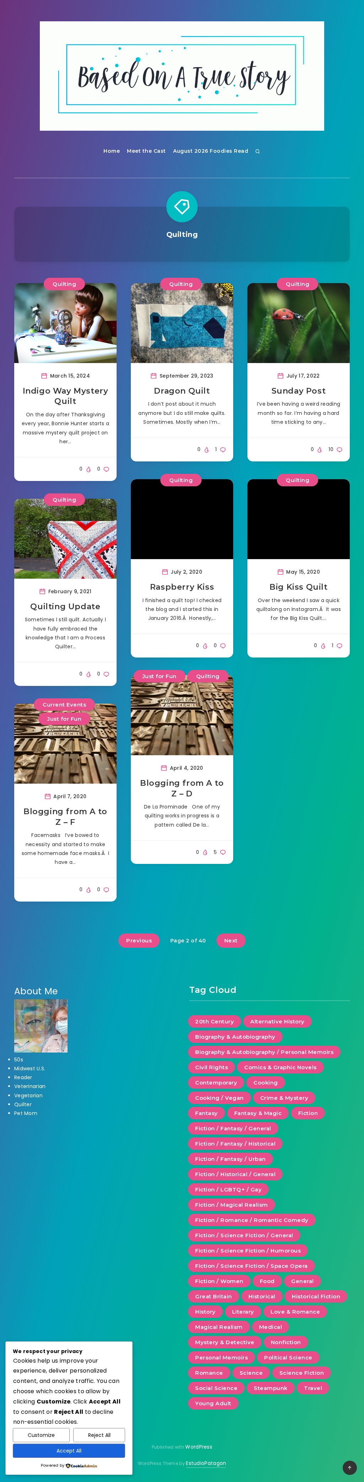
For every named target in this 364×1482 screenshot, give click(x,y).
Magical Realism (219, 1327)
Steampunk (271, 1388)
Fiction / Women (219, 1281)
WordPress (198, 1446)
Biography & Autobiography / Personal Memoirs (264, 1052)
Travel (313, 1388)
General (302, 1281)
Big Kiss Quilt (298, 587)
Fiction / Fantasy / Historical (235, 1143)
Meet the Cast (146, 151)
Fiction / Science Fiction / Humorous (248, 1250)
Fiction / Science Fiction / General (244, 1235)
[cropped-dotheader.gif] (182, 76)
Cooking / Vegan (219, 1097)
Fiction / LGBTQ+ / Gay (228, 1189)
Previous (139, 940)
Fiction (308, 1113)
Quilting (64, 284)
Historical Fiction (316, 1296)
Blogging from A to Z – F (65, 817)
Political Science (288, 1357)
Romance (209, 1372)
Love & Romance (295, 1311)
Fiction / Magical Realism (231, 1204)
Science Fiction (301, 1372)
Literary (243, 1311)
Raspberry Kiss (182, 587)
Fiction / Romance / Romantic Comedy (252, 1220)
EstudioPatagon (206, 1463)
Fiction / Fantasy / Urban (230, 1159)
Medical (270, 1327)
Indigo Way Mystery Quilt (65, 396)
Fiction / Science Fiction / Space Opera (251, 1265)
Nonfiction (286, 1342)
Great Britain (213, 1296)
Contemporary (216, 1082)
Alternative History (277, 1021)
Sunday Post (299, 391)
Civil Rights (211, 1067)
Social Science (216, 1388)
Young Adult (213, 1403)
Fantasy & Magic (258, 1113)
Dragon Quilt (182, 391)
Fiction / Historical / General (235, 1174)
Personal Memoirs (221, 1357)
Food (267, 1281)
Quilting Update (65, 606)
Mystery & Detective (225, 1342)
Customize (41, 1435)
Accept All (69, 1450)
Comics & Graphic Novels (280, 1067)
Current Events (64, 704)
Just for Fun (64, 718)
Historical (261, 1296)
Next (231, 940)
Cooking (265, 1082)
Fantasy (206, 1113)
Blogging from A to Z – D (182, 788)
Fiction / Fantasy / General (233, 1128)
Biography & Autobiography (235, 1036)
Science (251, 1372)
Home (111, 151)
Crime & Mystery (284, 1097)
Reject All (99, 1435)
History (205, 1311)
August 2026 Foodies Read (210, 151)
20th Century (214, 1021)
